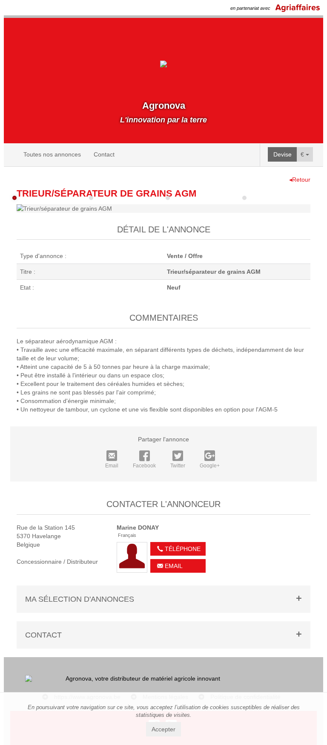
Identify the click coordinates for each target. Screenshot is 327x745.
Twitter (177, 466)
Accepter (163, 729)
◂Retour (299, 179)
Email (111, 466)
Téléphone (182, 548)
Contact (104, 154)
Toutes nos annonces (52, 154)
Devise (282, 154)
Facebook (144, 466)
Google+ (210, 466)
